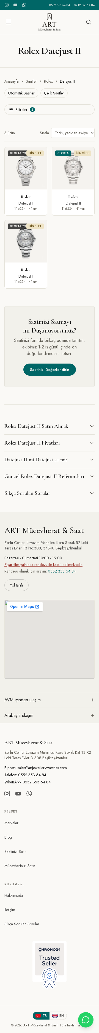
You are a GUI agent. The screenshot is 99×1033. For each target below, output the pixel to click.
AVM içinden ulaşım (22, 700)
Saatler (31, 81)
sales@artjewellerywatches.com (42, 767)
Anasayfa (11, 81)
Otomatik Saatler (21, 93)
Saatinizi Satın (15, 851)
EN (61, 1015)
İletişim (9, 909)
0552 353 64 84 (59, 5)
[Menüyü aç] (8, 22)
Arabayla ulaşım (18, 715)
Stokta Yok (19, 153)
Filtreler (24, 109)
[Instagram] (6, 5)
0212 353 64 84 (84, 5)
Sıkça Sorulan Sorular (21, 924)
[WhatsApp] (24, 5)
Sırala (44, 133)
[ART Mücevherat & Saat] (49, 22)
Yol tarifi (16, 585)
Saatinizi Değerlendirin (49, 369)
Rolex (48, 81)
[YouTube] (15, 5)
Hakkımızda (13, 895)
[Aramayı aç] (88, 22)
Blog (8, 837)
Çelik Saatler (54, 93)
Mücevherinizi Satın (19, 866)
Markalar (11, 823)
